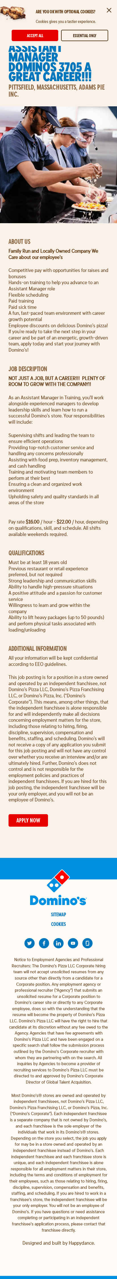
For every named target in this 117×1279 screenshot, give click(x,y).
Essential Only (84, 35)
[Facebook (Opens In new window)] (44, 943)
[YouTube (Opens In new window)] (73, 943)
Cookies (58, 924)
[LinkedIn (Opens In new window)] (58, 943)
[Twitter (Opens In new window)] (29, 943)
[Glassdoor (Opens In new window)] (87, 943)
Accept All (35, 35)
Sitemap (58, 914)
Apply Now (28, 820)
